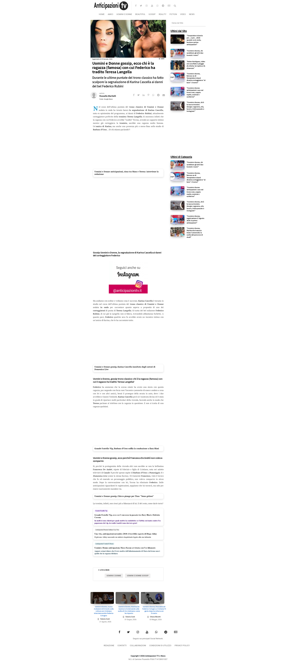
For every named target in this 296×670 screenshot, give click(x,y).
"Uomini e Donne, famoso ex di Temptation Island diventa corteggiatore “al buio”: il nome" (196, 78)
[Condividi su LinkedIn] (145, 95)
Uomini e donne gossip (137, 575)
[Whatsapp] (158, 6)
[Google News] (170, 6)
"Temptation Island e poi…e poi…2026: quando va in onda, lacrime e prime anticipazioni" (195, 40)
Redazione (109, 645)
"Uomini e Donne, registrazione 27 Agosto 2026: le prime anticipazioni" (195, 219)
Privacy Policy (182, 645)
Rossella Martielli (107, 96)
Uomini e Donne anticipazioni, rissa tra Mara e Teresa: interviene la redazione (126, 172)
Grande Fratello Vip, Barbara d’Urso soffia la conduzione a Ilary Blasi (126, 448)
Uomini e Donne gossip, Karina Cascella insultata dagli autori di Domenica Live (124, 368)
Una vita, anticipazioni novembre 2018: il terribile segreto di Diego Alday (125, 534)
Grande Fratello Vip (101, 511)
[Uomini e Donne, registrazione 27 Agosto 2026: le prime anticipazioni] (177, 219)
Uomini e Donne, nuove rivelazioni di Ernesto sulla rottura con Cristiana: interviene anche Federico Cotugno (104, 611)
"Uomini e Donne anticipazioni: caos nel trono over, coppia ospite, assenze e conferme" (195, 92)
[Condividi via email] (165, 95)
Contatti (122, 645)
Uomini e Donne (124, 14)
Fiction (173, 14)
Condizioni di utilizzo (160, 645)
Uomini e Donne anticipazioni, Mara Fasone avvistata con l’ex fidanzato (125, 548)
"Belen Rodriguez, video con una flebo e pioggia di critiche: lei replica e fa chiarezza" (196, 64)
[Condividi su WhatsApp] (154, 95)
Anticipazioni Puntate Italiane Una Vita (107, 530)
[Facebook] (137, 6)
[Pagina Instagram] (128, 277)
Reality (162, 14)
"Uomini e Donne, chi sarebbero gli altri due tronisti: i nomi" (195, 53)
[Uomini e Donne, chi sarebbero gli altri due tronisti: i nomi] (177, 53)
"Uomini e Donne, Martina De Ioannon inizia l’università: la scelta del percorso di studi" (195, 232)
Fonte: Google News (106, 99)
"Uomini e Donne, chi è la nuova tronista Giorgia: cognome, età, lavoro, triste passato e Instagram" (195, 106)
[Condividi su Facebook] (135, 95)
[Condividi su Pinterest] (150, 95)
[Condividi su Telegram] (159, 95)
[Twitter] (142, 6)
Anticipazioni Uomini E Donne (104, 544)
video (183, 14)
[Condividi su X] (140, 95)
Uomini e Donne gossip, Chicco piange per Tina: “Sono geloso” (124, 496)
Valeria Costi (105, 619)
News (191, 14)
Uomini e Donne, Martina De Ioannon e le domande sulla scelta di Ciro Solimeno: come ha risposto (129, 610)
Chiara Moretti (155, 617)
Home (102, 14)
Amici (110, 14)
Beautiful (140, 14)
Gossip (152, 14)
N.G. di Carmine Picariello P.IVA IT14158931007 (148, 659)
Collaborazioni (138, 645)
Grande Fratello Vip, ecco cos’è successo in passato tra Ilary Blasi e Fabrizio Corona (127, 516)
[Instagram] (148, 6)
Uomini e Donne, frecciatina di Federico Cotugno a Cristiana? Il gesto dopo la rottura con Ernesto (154, 610)
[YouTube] (153, 6)
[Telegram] (164, 6)
